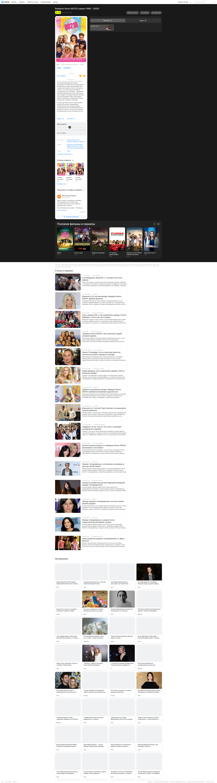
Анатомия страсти (150, 253)
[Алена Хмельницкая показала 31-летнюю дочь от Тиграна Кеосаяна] (122, 603)
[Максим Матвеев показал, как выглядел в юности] (149, 738)
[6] (72, 130)
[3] (64, 130)
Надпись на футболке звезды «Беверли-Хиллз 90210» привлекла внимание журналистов (101, 391)
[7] (75, 130)
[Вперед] (158, 224)
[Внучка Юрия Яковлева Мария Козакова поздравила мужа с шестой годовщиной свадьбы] (68, 738)
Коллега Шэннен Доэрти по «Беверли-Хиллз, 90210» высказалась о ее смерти (104, 446)
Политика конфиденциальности (177, 781)
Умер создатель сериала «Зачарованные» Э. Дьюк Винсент (103, 540)
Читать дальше (61, 210)
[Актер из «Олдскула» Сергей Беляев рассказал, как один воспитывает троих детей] (95, 603)
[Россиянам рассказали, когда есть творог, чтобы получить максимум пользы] (95, 630)
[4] (67, 130)
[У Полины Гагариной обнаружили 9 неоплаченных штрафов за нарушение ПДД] (122, 657)
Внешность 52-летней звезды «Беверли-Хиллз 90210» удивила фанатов (101, 297)
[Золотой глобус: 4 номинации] (80, 75)
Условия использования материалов (196, 781)
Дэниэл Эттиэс (71, 140)
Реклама (14, 781)
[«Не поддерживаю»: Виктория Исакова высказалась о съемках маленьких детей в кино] (68, 630)
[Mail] (2, 2)
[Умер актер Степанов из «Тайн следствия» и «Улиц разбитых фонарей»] (149, 711)
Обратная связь (210, 781)
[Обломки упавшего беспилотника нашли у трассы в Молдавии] (149, 603)
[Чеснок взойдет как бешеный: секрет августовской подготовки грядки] (95, 684)
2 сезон (68, 177)
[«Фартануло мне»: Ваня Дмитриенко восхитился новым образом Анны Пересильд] (122, 711)
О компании (8, 781)
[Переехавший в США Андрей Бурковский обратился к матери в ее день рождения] (68, 576)
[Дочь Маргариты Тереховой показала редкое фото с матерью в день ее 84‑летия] (149, 630)
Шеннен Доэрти (78, 148)
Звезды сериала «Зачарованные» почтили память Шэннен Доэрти (103, 502)
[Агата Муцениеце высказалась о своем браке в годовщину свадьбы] (68, 766)
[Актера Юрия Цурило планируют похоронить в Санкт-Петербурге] (149, 766)
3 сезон (77, 177)
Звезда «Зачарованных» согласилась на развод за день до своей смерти (103, 465)
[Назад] (154, 224)
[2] (61, 130)
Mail (3, 781)
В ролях (59, 144)
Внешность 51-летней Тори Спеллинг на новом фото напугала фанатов (104, 409)
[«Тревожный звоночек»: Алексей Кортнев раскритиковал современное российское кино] (95, 576)
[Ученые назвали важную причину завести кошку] (122, 630)
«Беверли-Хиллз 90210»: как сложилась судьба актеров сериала (102, 335)
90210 (59, 253)
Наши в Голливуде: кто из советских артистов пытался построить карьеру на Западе (101, 353)
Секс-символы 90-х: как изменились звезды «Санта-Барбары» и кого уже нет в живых (104, 316)
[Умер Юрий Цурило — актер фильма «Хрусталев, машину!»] (95, 738)
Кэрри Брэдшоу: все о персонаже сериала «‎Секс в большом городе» (103, 372)
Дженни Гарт (71, 144)
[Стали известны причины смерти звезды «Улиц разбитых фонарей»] (95, 766)
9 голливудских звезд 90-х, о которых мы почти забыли (102, 279)
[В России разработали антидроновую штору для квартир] (149, 657)
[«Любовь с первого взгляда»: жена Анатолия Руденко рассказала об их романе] (95, 657)
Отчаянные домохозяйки (113, 253)
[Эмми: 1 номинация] (84, 75)
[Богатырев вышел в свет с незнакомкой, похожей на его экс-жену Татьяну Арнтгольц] (68, 684)
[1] (58, 130)
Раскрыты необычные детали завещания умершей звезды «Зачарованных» (103, 484)
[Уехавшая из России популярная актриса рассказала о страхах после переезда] (122, 766)
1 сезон (59, 177)
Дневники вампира (98, 253)
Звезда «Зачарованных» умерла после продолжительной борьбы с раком (98, 521)
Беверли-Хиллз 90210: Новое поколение (134, 253)
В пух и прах (79, 253)
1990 (57, 64)
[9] (81, 130)
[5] (70, 130)
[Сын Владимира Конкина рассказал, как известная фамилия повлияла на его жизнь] (122, 576)
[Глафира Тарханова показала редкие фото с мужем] (95, 711)
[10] (84, 130)
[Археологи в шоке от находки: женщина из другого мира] (68, 603)
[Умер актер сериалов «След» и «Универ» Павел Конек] (68, 657)
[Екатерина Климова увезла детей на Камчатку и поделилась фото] (149, 684)
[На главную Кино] (6, 2)
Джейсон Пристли (78, 141)
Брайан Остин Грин (73, 146)
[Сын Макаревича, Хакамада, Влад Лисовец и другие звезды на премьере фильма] (149, 576)
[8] (78, 130)
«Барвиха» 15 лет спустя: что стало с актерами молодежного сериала (101, 428)
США (68, 151)
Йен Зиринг (79, 144)
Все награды (61, 76)
